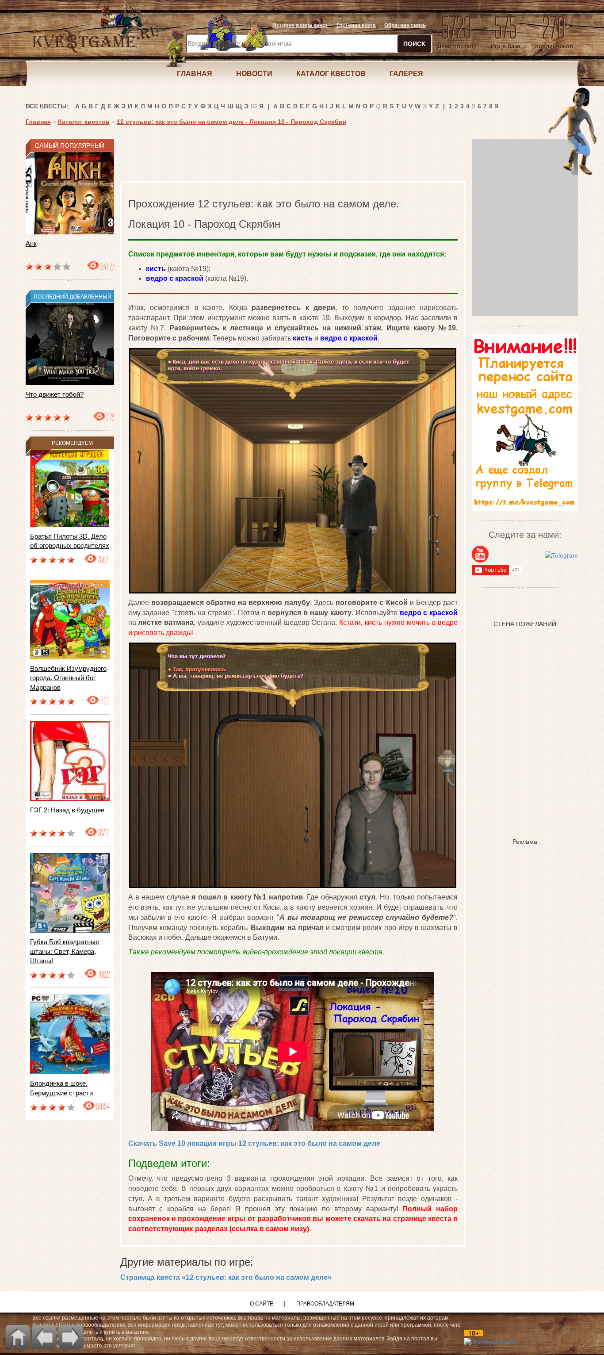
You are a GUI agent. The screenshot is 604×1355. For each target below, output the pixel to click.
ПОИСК (414, 43)
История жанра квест (300, 25)
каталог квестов (331, 73)
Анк (31, 243)
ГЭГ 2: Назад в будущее (67, 810)
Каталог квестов (84, 121)
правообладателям (325, 1304)
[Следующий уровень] (70, 1336)
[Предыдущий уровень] (44, 1336)
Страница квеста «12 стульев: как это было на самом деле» (226, 1277)
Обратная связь (405, 25)
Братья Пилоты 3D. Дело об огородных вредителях (69, 540)
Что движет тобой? (55, 394)
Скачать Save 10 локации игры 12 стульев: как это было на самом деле (254, 1143)
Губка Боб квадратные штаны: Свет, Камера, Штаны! (64, 951)
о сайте (261, 1304)
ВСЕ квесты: (47, 106)
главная (194, 73)
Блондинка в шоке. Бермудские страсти (61, 1087)
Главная (38, 121)
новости (254, 73)
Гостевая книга (356, 25)
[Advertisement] (281, 159)
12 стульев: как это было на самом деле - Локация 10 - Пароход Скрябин (231, 121)
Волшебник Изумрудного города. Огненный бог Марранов (68, 678)
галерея (406, 73)
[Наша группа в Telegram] (561, 554)
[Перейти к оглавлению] (17, 1336)
